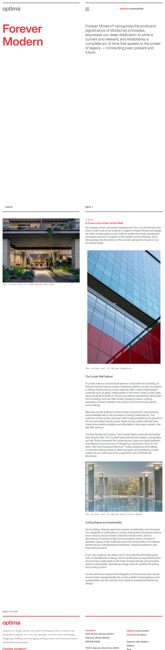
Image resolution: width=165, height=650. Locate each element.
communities (131, 8)
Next (88, 207)
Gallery (130, 645)
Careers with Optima (137, 641)
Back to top (10, 611)
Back (9, 207)
